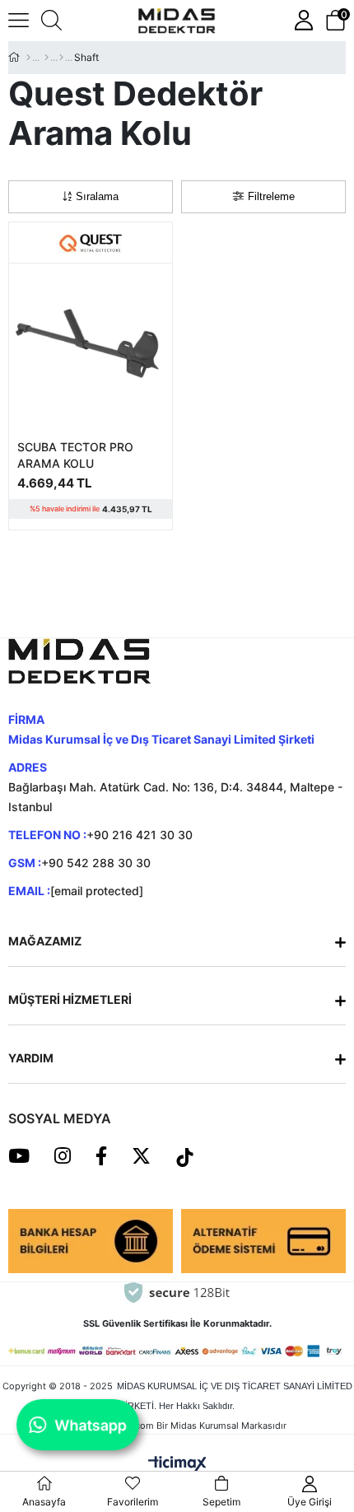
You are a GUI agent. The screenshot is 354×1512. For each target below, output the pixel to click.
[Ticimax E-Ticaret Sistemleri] (177, 1463)
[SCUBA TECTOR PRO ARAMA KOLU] (90, 345)
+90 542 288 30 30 (96, 863)
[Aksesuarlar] (46, 57)
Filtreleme (271, 196)
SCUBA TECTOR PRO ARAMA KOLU (75, 455)
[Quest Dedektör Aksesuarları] (61, 57)
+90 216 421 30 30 (139, 835)
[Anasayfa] (28, 57)
